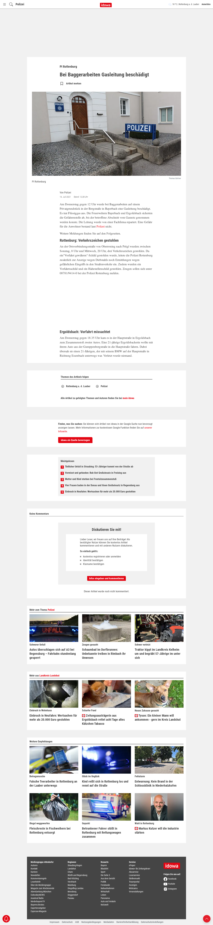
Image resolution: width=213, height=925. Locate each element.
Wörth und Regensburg (77, 875)
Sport (103, 872)
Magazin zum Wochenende (42, 888)
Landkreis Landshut (49, 675)
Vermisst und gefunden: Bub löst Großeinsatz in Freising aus (95, 472)
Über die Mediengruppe (41, 885)
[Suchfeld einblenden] (11, 4)
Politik (103, 881)
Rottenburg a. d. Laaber (78, 386)
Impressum (54, 922)
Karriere (34, 872)
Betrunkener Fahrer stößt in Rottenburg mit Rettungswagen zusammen (101, 832)
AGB (77, 922)
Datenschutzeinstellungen (152, 922)
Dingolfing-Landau (75, 888)
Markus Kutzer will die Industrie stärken (157, 830)
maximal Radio (37, 898)
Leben (103, 895)
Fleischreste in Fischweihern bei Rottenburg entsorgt (49, 830)
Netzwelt (104, 904)
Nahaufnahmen (107, 888)
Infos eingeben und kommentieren (106, 578)
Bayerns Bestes (37, 904)
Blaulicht (104, 868)
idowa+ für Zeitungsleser (139, 868)
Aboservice (133, 872)
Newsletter (35, 875)
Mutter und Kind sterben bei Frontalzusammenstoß (90, 479)
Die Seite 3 (105, 875)
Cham (70, 872)
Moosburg (72, 891)
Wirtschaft (105, 891)
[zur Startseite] (173, 864)
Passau (71, 898)
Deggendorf (73, 895)
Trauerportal (134, 881)
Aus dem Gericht (108, 878)
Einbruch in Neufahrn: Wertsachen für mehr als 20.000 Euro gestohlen (100, 491)
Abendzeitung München (41, 891)
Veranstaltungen (136, 891)
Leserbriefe (36, 881)
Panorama (105, 898)
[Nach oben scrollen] (207, 918)
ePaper (132, 865)
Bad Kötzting (73, 878)
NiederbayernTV (38, 901)
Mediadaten (109, 922)
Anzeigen (133, 885)
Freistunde (105, 885)
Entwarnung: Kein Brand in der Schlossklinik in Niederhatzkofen (156, 783)
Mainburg (72, 885)
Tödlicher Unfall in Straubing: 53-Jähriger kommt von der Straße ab (99, 466)
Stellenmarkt (134, 878)
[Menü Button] (4, 4)
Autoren (34, 865)
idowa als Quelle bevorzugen (75, 440)
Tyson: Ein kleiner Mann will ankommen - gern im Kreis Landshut (158, 717)
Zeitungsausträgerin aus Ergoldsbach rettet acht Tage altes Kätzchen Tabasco (103, 720)
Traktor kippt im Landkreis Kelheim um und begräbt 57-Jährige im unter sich (157, 654)
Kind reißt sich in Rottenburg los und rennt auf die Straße (105, 783)
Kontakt (34, 868)
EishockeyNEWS (38, 895)
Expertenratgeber (38, 908)
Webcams (133, 888)
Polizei (20, 4)
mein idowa (128, 398)
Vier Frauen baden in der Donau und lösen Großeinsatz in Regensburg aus (102, 485)
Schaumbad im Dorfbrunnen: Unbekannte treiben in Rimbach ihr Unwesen (104, 654)
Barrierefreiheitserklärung (127, 922)
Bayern (104, 865)
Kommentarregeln (38, 878)
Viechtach (72, 881)
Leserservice (134, 875)
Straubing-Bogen (75, 865)
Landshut (72, 868)
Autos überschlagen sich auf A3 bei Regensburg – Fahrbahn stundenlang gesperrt (52, 654)
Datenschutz (67, 922)
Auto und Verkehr (108, 901)
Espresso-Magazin (38, 911)
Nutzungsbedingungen (91, 922)
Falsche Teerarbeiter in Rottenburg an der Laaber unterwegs (53, 783)
